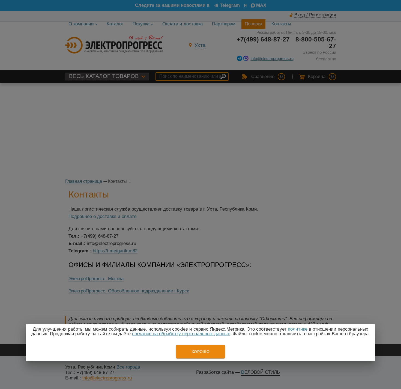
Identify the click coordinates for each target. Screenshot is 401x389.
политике (297, 329)
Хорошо (200, 351)
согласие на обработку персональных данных (181, 333)
